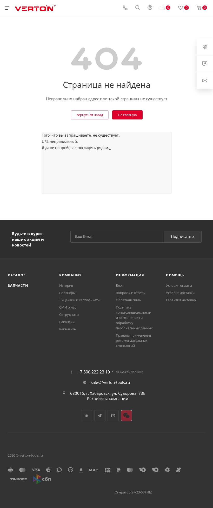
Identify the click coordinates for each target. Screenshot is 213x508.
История (66, 285)
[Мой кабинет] (150, 8)
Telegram (99, 415)
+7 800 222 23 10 (94, 372)
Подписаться (183, 236)
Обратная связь (128, 300)
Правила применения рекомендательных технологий (133, 340)
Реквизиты (68, 329)
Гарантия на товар (181, 300)
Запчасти (18, 285)
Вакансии (67, 321)
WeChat (126, 415)
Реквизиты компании (107, 398)
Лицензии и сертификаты (79, 300)
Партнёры (67, 292)
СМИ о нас (67, 307)
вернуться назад (89, 114)
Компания (70, 275)
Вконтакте (86, 415)
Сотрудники (69, 314)
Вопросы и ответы (130, 292)
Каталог (16, 275)
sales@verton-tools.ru (110, 382)
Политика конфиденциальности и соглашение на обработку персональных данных (134, 317)
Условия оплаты (179, 285)
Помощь (175, 275)
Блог (119, 285)
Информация (130, 275)
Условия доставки (180, 292)
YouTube (113, 415)
